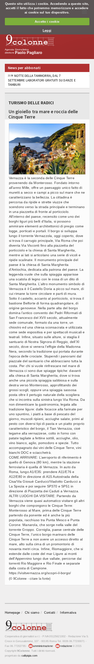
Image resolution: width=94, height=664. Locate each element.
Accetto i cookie (47, 21)
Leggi (47, 30)
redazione (66, 645)
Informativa (68, 612)
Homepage (12, 612)
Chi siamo (32, 612)
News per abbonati (24, 67)
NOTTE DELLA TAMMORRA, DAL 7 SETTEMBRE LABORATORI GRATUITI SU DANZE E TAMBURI (42, 79)
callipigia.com (29, 655)
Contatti (49, 612)
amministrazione (43, 645)
